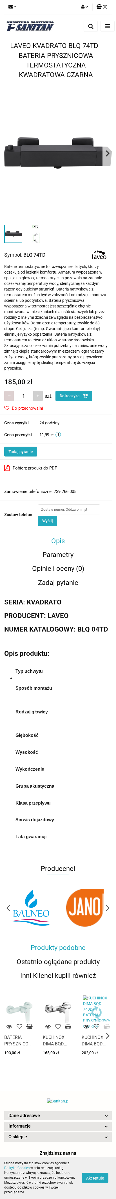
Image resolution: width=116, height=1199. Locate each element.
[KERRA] (85, 907)
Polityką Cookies (17, 1168)
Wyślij (47, 521)
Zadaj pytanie (20, 451)
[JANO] (31, 907)
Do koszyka (70, 396)
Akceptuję (95, 1178)
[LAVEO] (99, 254)
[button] (58, 1116)
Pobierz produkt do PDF (35, 468)
